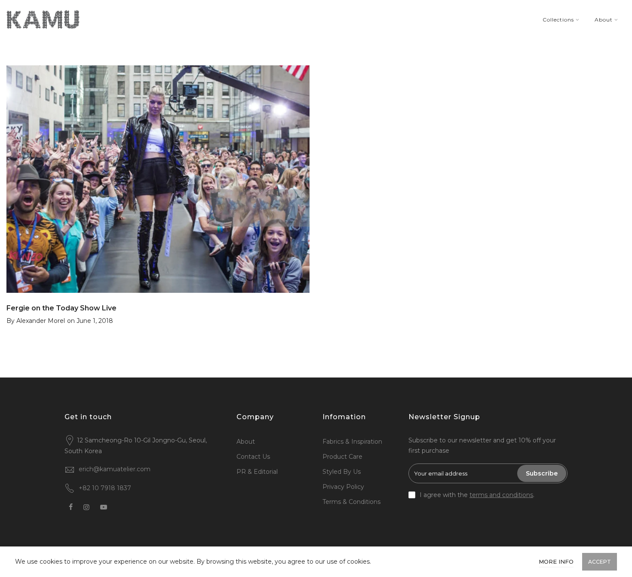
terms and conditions (501, 495)
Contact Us (253, 456)
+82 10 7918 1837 (105, 488)
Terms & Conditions (351, 502)
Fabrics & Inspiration (352, 441)
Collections (558, 19)
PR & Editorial (257, 472)
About (604, 19)
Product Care (342, 456)
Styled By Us (341, 472)
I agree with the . (477, 495)
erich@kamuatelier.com (114, 469)
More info (556, 561)
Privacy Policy (343, 487)
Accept (599, 562)
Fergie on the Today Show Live (61, 308)
